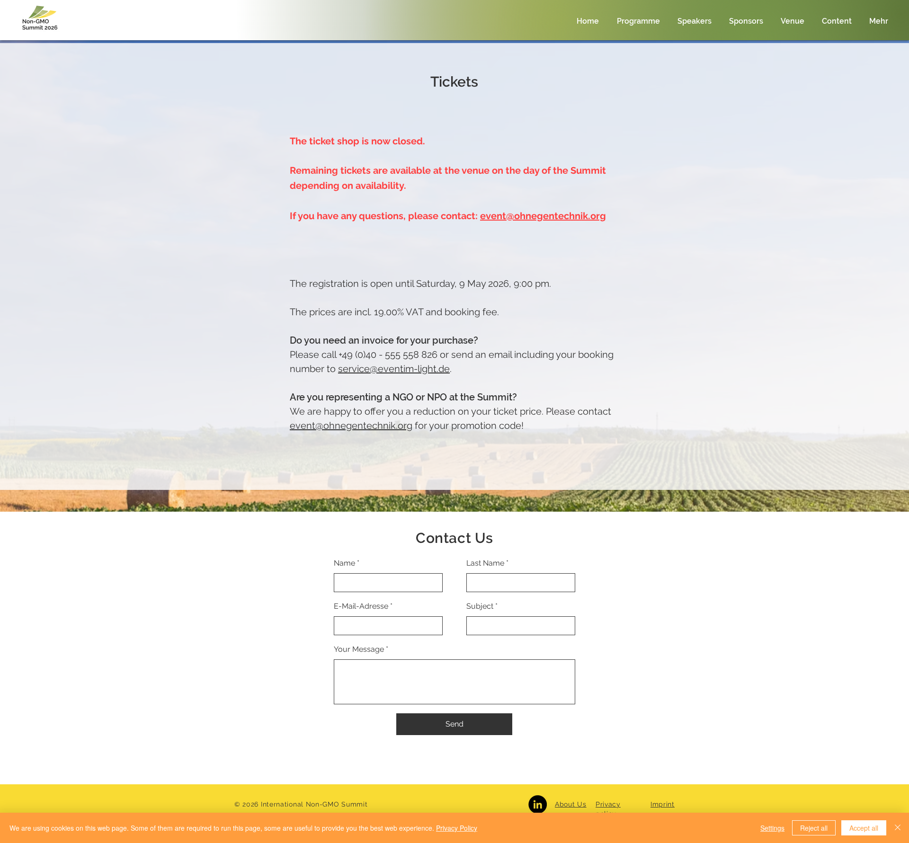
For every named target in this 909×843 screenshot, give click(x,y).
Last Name (485, 563)
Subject (479, 606)
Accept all (863, 828)
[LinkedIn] (537, 804)
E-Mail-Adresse (361, 606)
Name (344, 563)
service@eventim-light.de (394, 368)
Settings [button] (772, 828)
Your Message (359, 649)
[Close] (897, 827)
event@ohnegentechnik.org (543, 216)
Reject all (814, 828)
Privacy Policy (456, 828)
